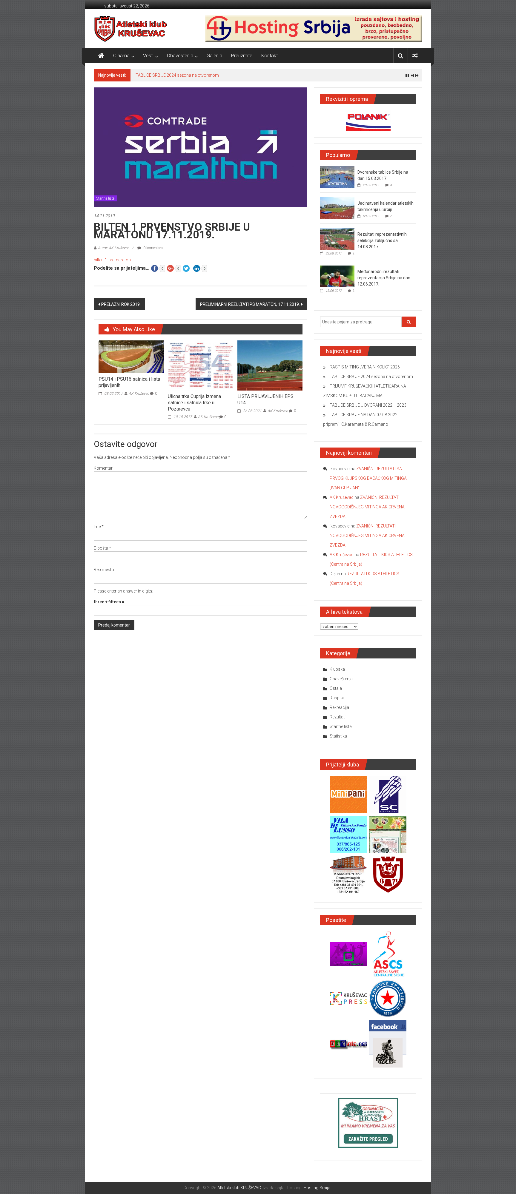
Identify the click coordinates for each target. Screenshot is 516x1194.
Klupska (337, 669)
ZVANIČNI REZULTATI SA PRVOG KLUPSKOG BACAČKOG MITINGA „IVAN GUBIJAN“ (368, 478)
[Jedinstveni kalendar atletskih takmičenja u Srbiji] (337, 208)
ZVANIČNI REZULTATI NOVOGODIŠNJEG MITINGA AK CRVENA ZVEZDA (367, 507)
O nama (121, 55)
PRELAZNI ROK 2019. (121, 304)
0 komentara (152, 248)
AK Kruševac (139, 393)
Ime (99, 526)
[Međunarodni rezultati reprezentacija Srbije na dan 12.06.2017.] (337, 276)
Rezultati (337, 717)
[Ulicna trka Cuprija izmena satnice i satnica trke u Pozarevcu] (200, 365)
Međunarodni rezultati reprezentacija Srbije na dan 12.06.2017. (383, 277)
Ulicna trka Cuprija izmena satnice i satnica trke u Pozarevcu (194, 403)
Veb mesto (104, 569)
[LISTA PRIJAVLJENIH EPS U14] (269, 365)
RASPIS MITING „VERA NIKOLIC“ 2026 (365, 367)
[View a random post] (415, 56)
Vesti (148, 55)
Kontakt (269, 55)
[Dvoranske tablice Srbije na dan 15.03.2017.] (337, 177)
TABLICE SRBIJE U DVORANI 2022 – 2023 (368, 405)
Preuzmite (241, 55)
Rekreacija (339, 707)
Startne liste (105, 198)
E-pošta (102, 548)
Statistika (338, 736)
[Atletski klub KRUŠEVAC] (131, 28)
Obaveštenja (180, 55)
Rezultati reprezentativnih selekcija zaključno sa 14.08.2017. (382, 240)
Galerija (214, 55)
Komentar (103, 468)
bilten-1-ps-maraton (112, 259)
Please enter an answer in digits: (123, 591)
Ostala (336, 688)
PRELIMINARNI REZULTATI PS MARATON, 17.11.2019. (250, 304)
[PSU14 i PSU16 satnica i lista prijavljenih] (131, 356)
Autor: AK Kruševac (113, 248)
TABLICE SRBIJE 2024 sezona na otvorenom (177, 75)
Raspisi (337, 697)
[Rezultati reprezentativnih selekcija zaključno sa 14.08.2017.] (337, 239)
